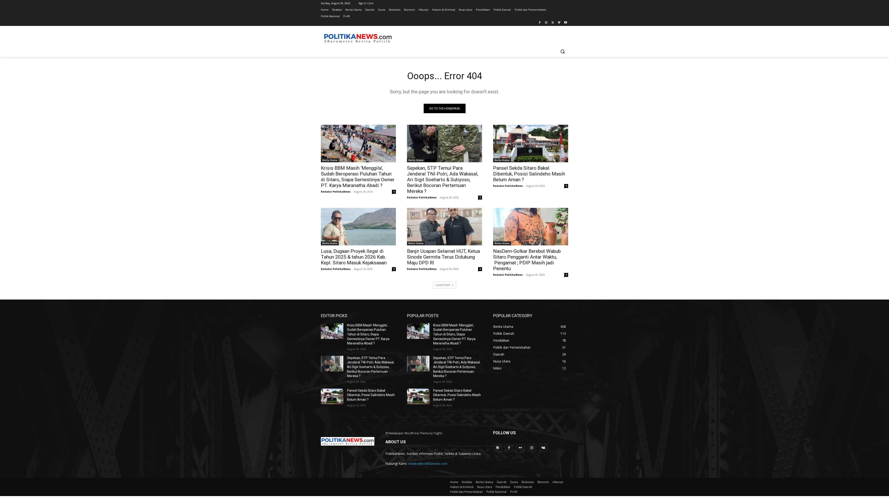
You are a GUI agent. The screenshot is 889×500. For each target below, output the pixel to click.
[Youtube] (565, 22)
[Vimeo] (559, 22)
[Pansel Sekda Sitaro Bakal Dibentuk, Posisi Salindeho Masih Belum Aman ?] (530, 143)
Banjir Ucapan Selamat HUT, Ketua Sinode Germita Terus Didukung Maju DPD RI (443, 257)
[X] (552, 22)
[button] (562, 51)
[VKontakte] (543, 447)
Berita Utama (329, 160)
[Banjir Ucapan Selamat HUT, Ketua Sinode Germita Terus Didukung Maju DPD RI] (444, 226)
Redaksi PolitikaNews (336, 191)
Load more (443, 285)
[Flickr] (520, 447)
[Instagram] (546, 22)
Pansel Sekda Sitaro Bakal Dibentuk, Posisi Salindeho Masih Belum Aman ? (529, 173)
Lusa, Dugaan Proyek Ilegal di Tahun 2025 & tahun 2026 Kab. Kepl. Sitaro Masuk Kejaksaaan (354, 257)
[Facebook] (539, 22)
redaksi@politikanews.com (428, 463)
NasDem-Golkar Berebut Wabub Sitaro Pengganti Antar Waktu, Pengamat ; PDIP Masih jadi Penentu (527, 259)
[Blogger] (497, 447)
